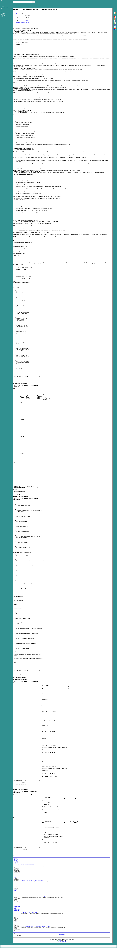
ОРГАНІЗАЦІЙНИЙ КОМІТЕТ (27, 864)
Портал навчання (61, 934)
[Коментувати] (115, 29)
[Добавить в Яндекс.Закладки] (115, 17)
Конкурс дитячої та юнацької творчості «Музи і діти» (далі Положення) (16, 861)
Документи (3, 9)
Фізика (2, 16)
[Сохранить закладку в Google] (115, 13)
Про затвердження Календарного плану (29, 912)
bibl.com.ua (17, 22)
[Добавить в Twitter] (115, 27)
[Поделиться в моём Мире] (115, 19)
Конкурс (26, 20)
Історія (2, 12)
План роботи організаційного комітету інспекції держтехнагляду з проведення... (17, 908)
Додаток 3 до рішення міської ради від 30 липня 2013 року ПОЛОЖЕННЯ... (36, 896)
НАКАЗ (15, 921)
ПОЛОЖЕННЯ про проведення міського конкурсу (17, 875)
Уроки (2, 6)
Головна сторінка (4, 0)
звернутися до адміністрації (62, 941)
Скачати (18, 13)
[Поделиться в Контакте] (115, 21)
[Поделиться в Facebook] (115, 25)
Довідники (3, 8)
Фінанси (23, 22)
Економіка (3, 15)
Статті (58, 946)
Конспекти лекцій (4, 7)
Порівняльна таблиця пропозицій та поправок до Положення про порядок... (17, 892)
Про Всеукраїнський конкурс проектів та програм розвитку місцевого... (36, 926)
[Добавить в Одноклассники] (115, 23)
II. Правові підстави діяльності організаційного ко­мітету (32, 880)
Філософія (3, 13)
